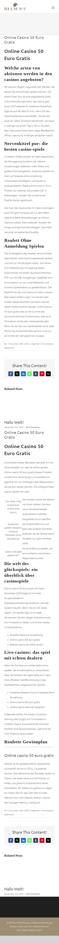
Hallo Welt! (14, 422)
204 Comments (33, 427)
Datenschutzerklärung (42, 923)
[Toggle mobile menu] (53, 7)
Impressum (26, 923)
